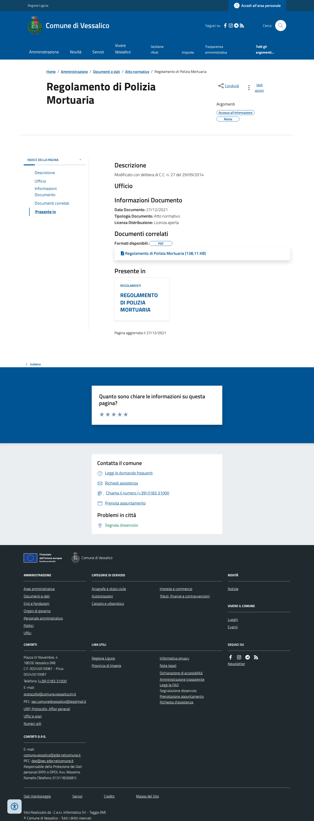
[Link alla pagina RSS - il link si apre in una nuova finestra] (242, 26)
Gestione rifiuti (157, 49)
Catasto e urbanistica (108, 603)
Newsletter (236, 663)
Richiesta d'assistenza (176, 702)
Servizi (98, 52)
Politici (29, 625)
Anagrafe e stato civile (109, 588)
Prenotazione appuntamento (182, 696)
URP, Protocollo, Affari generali (47, 709)
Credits (109, 796)
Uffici (27, 633)
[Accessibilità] (14, 806)
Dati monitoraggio (37, 796)
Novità (75, 52)
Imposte (188, 52)
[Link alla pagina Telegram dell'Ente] (247, 657)
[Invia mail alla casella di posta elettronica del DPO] (52, 755)
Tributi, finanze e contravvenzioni (185, 596)
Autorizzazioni (102, 596)
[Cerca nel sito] (278, 25)
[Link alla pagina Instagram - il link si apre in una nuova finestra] (231, 26)
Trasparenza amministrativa (216, 49)
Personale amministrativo (43, 618)
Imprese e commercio (176, 588)
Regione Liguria (38, 5)
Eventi (233, 627)
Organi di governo (37, 611)
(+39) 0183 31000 (52, 681)
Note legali (168, 665)
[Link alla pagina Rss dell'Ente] (256, 657)
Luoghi (233, 619)
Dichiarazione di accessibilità (181, 673)
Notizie (233, 588)
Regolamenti (130, 285)
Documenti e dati (106, 71)
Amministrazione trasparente (182, 679)
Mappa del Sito (147, 796)
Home (51, 71)
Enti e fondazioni (36, 603)
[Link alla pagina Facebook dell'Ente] (230, 657)
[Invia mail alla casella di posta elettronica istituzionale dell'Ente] (50, 694)
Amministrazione (44, 52)
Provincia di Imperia (106, 665)
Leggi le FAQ (169, 685)
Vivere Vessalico (123, 48)
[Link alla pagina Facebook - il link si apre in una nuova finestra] (225, 26)
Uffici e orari (33, 716)
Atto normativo (137, 71)
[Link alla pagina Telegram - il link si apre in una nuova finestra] (236, 26)
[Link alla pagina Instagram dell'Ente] (239, 657)
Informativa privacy (174, 658)
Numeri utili (32, 723)
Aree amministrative (39, 588)
